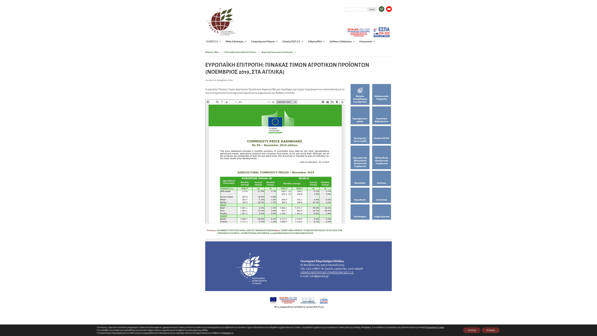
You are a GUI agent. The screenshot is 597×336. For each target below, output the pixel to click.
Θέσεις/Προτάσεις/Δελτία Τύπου (240, 52)
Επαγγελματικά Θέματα (263, 41)
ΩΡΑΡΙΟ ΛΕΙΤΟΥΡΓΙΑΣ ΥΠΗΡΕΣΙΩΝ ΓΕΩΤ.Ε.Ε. (327, 272)
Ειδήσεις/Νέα (315, 41)
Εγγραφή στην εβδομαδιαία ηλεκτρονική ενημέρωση (360, 162)
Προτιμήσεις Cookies (435, 327)
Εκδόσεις (381, 183)
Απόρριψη (490, 330)
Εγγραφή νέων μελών (360, 120)
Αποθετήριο (360, 216)
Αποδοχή (472, 330)
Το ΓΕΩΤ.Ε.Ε (212, 41)
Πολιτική (226, 333)
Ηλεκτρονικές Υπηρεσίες (382, 97)
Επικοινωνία (365, 41)
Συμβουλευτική (381, 216)
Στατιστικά (381, 200)
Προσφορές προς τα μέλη (360, 139)
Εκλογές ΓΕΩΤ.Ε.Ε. (291, 41)
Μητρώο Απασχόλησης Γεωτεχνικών (360, 99)
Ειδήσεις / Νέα (212, 52)
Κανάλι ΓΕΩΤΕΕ (381, 138)
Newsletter (360, 183)
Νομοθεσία (360, 200)
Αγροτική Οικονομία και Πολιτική (276, 52)
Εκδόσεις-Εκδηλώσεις (341, 41)
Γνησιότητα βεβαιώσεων (381, 120)
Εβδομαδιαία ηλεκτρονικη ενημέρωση (381, 161)
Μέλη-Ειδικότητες (234, 41)
